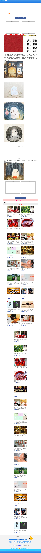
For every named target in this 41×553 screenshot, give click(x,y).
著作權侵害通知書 (19, 545)
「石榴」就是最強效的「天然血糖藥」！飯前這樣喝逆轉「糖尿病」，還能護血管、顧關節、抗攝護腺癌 (13, 229)
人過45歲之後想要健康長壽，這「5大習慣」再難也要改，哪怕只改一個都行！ (13, 297)
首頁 (1, 13)
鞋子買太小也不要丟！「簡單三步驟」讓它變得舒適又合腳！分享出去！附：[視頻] (27, 310)
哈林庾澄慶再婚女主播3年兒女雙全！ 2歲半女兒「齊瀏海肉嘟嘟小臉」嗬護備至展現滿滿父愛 (27, 297)
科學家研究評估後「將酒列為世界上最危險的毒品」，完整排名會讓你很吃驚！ (27, 256)
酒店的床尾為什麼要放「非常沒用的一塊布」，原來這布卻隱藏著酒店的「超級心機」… (27, 242)
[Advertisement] (20, 8)
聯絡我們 (19, 548)
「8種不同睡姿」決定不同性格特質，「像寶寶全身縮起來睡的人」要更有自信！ (13, 256)
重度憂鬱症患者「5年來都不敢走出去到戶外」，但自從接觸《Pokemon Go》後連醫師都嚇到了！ (13, 283)
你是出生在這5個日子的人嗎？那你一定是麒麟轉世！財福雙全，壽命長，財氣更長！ (13, 242)
